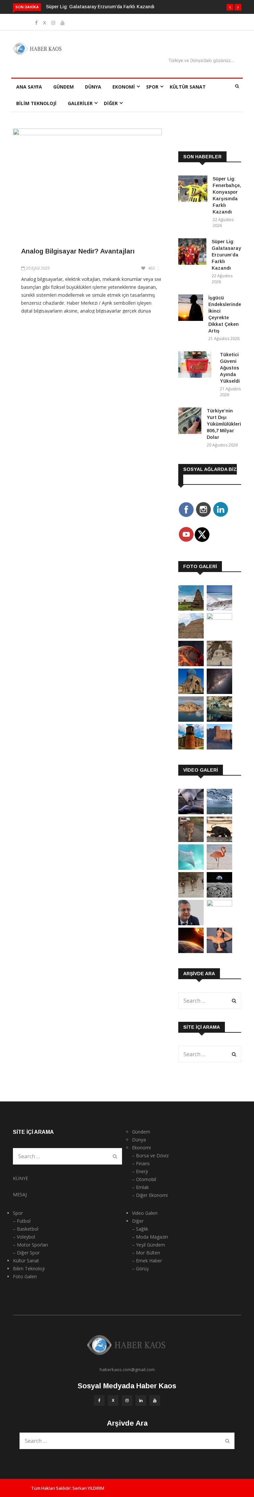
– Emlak (140, 1187)
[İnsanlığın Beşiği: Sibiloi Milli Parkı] (191, 720)
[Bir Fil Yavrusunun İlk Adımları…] (219, 840)
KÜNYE (20, 1178)
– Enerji (140, 1171)
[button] (230, 7)
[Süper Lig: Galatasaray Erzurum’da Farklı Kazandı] (192, 252)
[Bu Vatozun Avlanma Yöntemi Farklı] (191, 868)
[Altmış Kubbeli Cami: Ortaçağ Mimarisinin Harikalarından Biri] (191, 748)
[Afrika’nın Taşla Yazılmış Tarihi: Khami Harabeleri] (191, 636)
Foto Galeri (25, 1276)
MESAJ (20, 1194)
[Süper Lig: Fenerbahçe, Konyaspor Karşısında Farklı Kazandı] (192, 189)
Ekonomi (123, 87)
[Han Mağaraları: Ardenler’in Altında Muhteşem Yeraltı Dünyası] (219, 720)
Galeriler (80, 103)
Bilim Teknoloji (36, 103)
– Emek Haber (147, 1260)
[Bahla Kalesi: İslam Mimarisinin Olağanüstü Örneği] (219, 748)
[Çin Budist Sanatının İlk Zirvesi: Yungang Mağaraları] (219, 664)
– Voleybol (24, 1237)
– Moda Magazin (150, 1237)
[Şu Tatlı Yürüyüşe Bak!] (191, 896)
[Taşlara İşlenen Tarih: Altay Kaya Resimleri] (219, 618)
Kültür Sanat (188, 87)
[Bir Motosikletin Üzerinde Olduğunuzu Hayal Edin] (191, 840)
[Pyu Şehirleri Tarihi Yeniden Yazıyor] (191, 609)
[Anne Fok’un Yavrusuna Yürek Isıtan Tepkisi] (191, 812)
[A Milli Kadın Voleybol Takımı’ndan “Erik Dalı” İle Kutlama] (219, 905)
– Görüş (140, 1268)
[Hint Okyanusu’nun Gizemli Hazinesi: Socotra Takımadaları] (219, 609)
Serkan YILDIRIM (88, 1488)
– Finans (141, 1163)
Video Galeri (144, 1213)
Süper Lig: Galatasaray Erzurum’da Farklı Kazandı (100, 6)
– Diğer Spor (26, 1252)
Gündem (63, 87)
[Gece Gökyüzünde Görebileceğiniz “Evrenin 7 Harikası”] (219, 692)
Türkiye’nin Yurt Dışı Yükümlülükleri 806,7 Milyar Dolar (224, 424)
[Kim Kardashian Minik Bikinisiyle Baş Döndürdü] (219, 951)
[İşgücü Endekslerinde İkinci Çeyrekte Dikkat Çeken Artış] (190, 308)
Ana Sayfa (29, 87)
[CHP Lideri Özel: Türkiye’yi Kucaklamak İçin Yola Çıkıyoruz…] (191, 923)
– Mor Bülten (146, 1252)
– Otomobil (144, 1179)
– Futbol (21, 1221)
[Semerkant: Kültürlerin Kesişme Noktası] (191, 692)
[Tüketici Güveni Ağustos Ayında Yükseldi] (196, 365)
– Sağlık (140, 1229)
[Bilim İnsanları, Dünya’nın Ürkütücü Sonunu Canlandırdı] (191, 951)
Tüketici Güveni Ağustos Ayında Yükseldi (230, 368)
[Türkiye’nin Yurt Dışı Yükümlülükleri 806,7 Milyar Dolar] (189, 421)
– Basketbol (25, 1229)
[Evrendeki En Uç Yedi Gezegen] (191, 664)
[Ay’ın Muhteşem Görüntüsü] (219, 896)
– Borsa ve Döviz (150, 1155)
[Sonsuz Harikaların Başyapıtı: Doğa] (219, 812)
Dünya (93, 87)
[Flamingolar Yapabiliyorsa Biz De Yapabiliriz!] (219, 868)
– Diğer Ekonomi (150, 1195)
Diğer (111, 103)
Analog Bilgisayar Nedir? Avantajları (78, 251)
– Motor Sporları (30, 1245)
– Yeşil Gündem (148, 1245)
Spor (152, 87)
